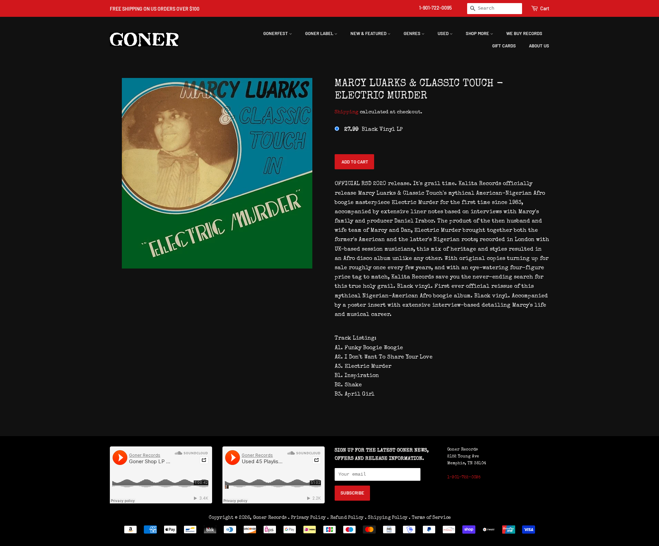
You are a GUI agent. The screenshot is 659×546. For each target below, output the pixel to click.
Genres (412, 33)
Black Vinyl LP (373, 130)
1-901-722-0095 (435, 8)
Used (444, 33)
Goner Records (270, 517)
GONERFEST (276, 33)
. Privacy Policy (307, 517)
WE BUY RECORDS (524, 33)
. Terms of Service (430, 517)
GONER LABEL (319, 33)
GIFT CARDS (504, 45)
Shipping (346, 112)
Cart (544, 8)
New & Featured (369, 33)
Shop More (478, 33)
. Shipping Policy (386, 517)
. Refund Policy (345, 517)
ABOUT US (539, 45)
